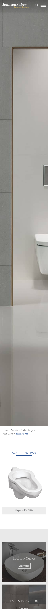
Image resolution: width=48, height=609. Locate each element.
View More (24, 565)
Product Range (27, 430)
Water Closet (8, 433)
